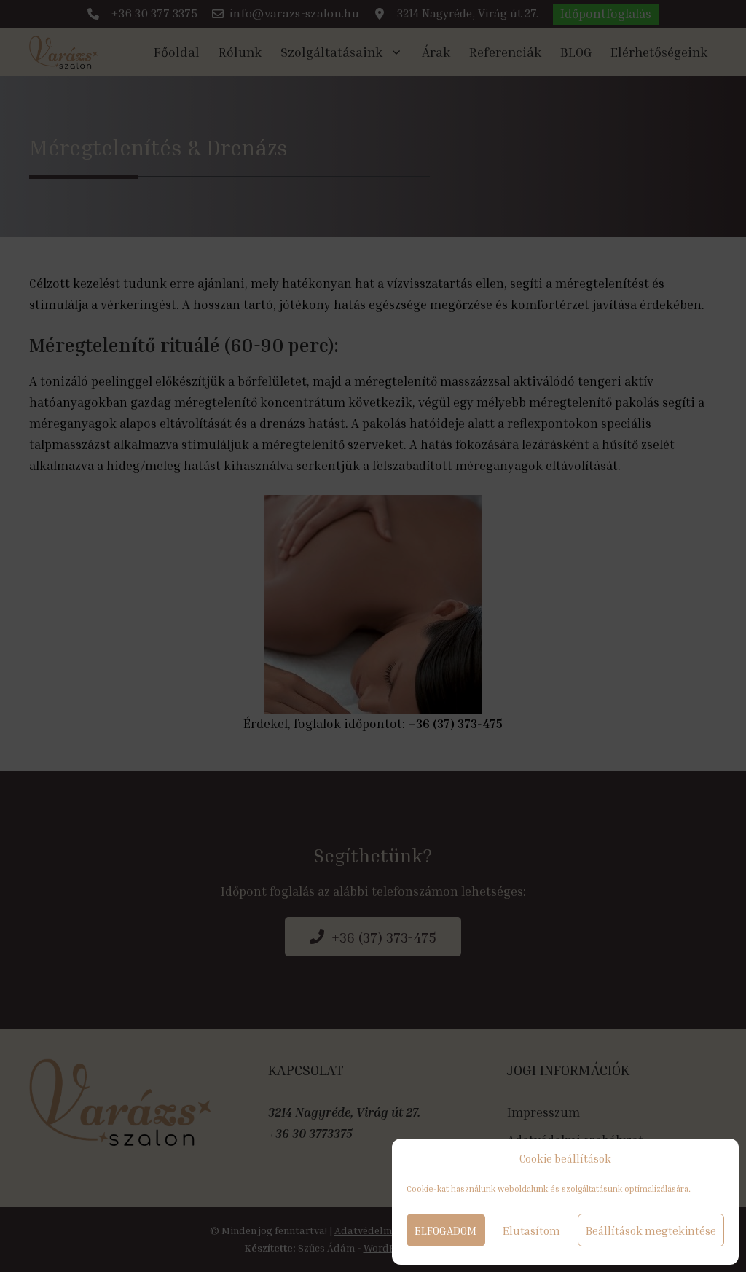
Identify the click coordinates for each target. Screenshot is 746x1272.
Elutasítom (531, 1230)
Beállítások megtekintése (651, 1230)
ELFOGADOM (445, 1230)
